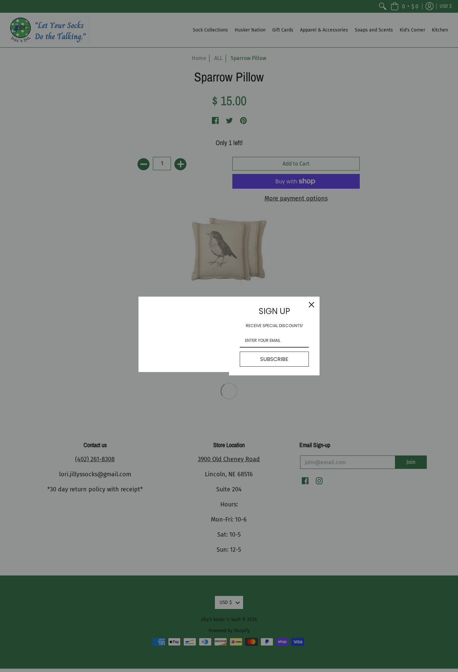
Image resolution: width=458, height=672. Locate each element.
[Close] (311, 305)
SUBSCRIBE (274, 359)
